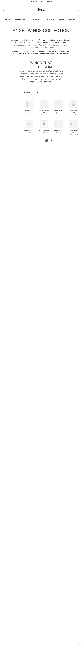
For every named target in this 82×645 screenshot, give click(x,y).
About (72, 20)
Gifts (61, 20)
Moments (36, 20)
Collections (21, 20)
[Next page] (55, 140)
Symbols (50, 20)
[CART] (79, 10)
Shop (7, 20)
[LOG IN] (76, 10)
